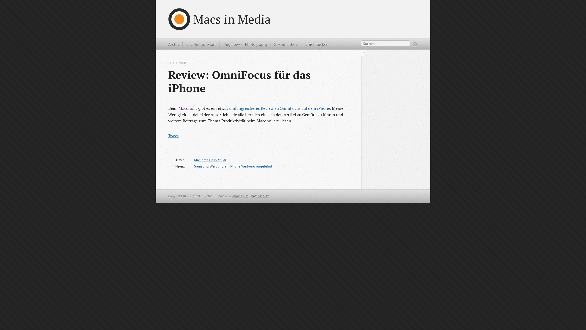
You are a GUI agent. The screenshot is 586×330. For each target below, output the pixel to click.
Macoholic (188, 108)
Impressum (240, 196)
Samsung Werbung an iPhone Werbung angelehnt (233, 166)
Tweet (173, 135)
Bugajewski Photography (245, 44)
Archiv (173, 44)
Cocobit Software (201, 44)
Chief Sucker (316, 44)
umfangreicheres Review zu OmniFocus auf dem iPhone (279, 108)
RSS (415, 44)
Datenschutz (260, 196)
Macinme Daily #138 (210, 160)
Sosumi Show (286, 44)
